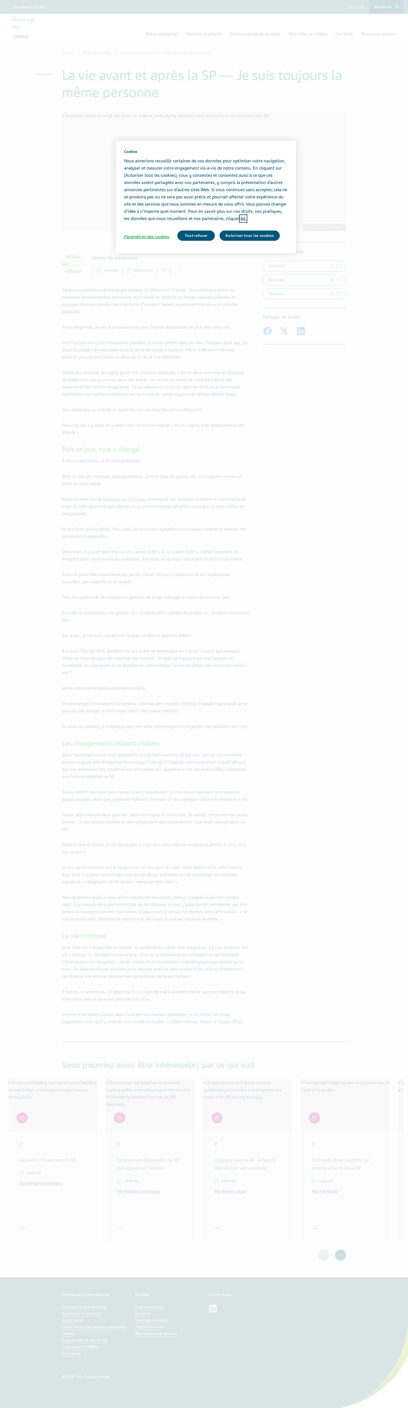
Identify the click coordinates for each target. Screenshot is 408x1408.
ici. (243, 218)
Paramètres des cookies (146, 237)
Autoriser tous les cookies (249, 235)
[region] (206, 197)
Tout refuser (196, 235)
